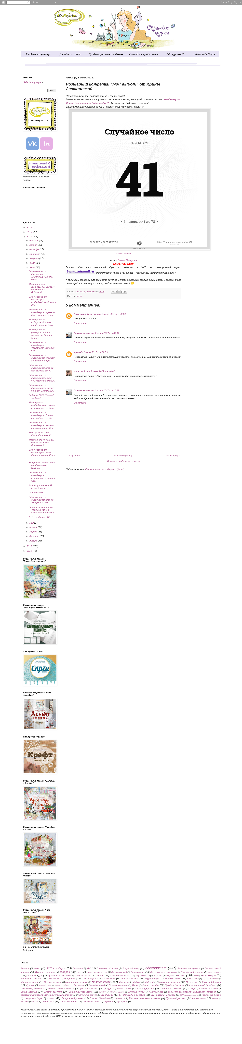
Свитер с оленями (171, 988)
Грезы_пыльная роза (97, 972)
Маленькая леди (30, 982)
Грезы (80, 972)
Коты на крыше (89, 979)
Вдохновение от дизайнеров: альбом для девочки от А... (41, 368)
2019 (30, 227)
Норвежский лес (62, 985)
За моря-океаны (83, 975)
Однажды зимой (97, 985)
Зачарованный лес (120, 975)
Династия (31, 975)
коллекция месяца (31, 978)
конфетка (70, 978)
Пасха (135, 985)
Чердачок (108, 1001)
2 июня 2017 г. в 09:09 (114, 314)
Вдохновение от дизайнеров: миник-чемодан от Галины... (42, 378)
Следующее (73, 455)
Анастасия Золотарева (87, 314)
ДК (41, 975)
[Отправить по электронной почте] (112, 292)
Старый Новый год (100, 998)
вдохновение (156, 968)
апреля (33, 527)
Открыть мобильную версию (123, 461)
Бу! (89, 968)
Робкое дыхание (124, 989)
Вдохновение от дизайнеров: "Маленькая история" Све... (42, 346)
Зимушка (170, 976)
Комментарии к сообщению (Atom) (104, 469)
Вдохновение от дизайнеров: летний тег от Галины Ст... (42, 425)
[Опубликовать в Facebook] (122, 292)
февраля (34, 536)
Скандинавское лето (81, 991)
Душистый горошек (59, 975)
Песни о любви (150, 985)
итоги (79, 296)
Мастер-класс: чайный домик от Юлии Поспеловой (41, 442)
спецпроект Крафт (211, 995)
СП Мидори (107, 995)
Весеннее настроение (188, 968)
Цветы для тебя (91, 1001)
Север (191, 988)
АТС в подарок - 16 (39, 517)
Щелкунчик (122, 1001)
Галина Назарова (127, 260)
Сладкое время (117, 992)
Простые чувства (88, 988)
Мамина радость (52, 982)
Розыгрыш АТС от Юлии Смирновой (40, 434)
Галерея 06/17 (36, 492)
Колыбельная (53, 979)
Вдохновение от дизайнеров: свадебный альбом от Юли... (42, 300)
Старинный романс (73, 998)
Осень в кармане (118, 985)
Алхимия (25, 968)
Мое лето (124, 982)
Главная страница (123, 455)
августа (34, 258)
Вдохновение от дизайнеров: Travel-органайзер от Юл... (41, 415)
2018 (30, 232)
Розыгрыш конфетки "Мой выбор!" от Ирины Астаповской (41, 510)
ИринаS (78, 352)
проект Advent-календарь (61, 988)
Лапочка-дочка (173, 978)
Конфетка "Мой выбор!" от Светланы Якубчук (42, 465)
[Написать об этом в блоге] (116, 292)
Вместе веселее (44, 972)
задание (99, 975)
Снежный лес (156, 992)
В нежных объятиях (107, 968)
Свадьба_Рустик (144, 988)
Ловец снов (193, 979)
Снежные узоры (136, 992)
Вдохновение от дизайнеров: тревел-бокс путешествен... (42, 312)
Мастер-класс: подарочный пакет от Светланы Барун (41, 322)
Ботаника (78, 968)
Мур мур (30, 985)
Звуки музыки (143, 975)
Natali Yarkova (82, 371)
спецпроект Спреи (33, 998)
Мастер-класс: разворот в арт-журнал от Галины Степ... (40, 333)
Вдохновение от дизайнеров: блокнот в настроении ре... (42, 358)
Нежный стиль (45, 985)
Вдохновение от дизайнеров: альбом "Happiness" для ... (41, 500)
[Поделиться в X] (119, 292)
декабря (34, 240)
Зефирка (158, 975)
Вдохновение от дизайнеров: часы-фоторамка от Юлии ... (42, 453)
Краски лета (108, 979)
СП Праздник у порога (163, 995)
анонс (37, 968)
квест (196, 976)
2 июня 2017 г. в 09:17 (107, 333)
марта (33, 531)
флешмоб (25, 1002)
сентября (35, 254)
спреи (50, 998)
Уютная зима (198, 998)
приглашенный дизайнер (202, 985)
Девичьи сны (138, 972)
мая (31, 522)
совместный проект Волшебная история (192, 991)
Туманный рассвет (176, 998)
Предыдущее (173, 455)
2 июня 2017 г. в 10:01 (103, 371)
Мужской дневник (211, 982)
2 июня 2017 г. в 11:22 (107, 390)
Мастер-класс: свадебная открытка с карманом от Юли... (42, 405)
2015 (30, 550)
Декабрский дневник (192, 972)
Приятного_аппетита (32, 988)
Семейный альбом (208, 988)
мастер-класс (101, 981)
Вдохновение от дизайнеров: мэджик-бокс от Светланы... (41, 388)
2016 (30, 546)
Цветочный (48, 1001)
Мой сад (149, 982)
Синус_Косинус (29, 991)
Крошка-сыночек (129, 978)
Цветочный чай (68, 1001)
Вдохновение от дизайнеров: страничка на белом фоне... (41, 275)
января (33, 540)
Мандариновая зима (76, 982)
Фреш (35, 1001)
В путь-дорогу (130, 968)
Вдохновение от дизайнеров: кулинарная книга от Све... (42, 476)
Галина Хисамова (84, 333)
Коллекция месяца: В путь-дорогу (40, 486)
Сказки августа (53, 991)
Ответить (80, 323)
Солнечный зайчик (87, 995)
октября (34, 249)
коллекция (209, 975)
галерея (65, 971)
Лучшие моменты (210, 979)
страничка (119, 998)
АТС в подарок (56, 968)
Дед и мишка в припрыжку (163, 972)
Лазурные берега (152, 979)
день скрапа (215, 972)
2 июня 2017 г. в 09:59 (95, 352)
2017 (30, 236)
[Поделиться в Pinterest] (125, 292)
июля (32, 262)
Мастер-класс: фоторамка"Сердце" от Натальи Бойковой (41, 288)
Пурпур (107, 988)
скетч (102, 992)
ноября (33, 245)
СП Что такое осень (189, 995)
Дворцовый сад (119, 972)
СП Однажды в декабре (132, 995)
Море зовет (192, 982)
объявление (78, 985)
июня (32, 267)
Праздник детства (174, 985)
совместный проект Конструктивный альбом (47, 995)
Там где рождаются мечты (144, 998)
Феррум (215, 998)
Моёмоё (137, 982)
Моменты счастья (169, 982)
